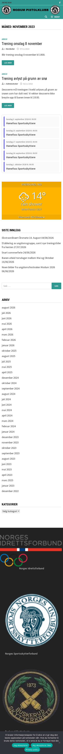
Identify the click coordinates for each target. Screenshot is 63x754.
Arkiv (4, 39)
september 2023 (10, 453)
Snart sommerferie (12, 252)
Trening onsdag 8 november (22, 44)
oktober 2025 (9, 350)
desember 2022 (10, 491)
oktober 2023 (9, 448)
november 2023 (10, 442)
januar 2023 (8, 485)
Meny (57, 16)
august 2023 (8, 458)
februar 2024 (9, 426)
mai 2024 (7, 410)
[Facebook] (59, 2)
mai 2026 (7, 323)
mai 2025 (7, 367)
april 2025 (7, 372)
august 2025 (8, 356)
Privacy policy (32, 749)
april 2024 (7, 415)
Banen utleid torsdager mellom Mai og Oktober (28, 258)
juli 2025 (6, 361)
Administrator (12, 83)
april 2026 (7, 329)
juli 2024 (6, 399)
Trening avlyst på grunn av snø (24, 78)
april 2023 (7, 475)
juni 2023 (6, 464)
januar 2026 (8, 345)
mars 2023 (7, 480)
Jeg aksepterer (20, 745)
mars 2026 (7, 334)
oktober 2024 (9, 383)
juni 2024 (6, 404)
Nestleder (10, 49)
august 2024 (8, 394)
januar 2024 (8, 431)
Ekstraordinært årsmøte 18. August (21, 237)
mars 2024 (7, 421)
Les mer (9, 62)
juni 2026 (6, 318)
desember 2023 (10, 437)
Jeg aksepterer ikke (41, 745)
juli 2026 (6, 313)
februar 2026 (9, 340)
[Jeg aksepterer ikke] (59, 742)
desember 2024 (10, 377)
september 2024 (10, 388)
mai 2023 (7, 469)
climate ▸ (31, 217)
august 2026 (8, 307)
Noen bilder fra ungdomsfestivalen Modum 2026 (28, 267)
